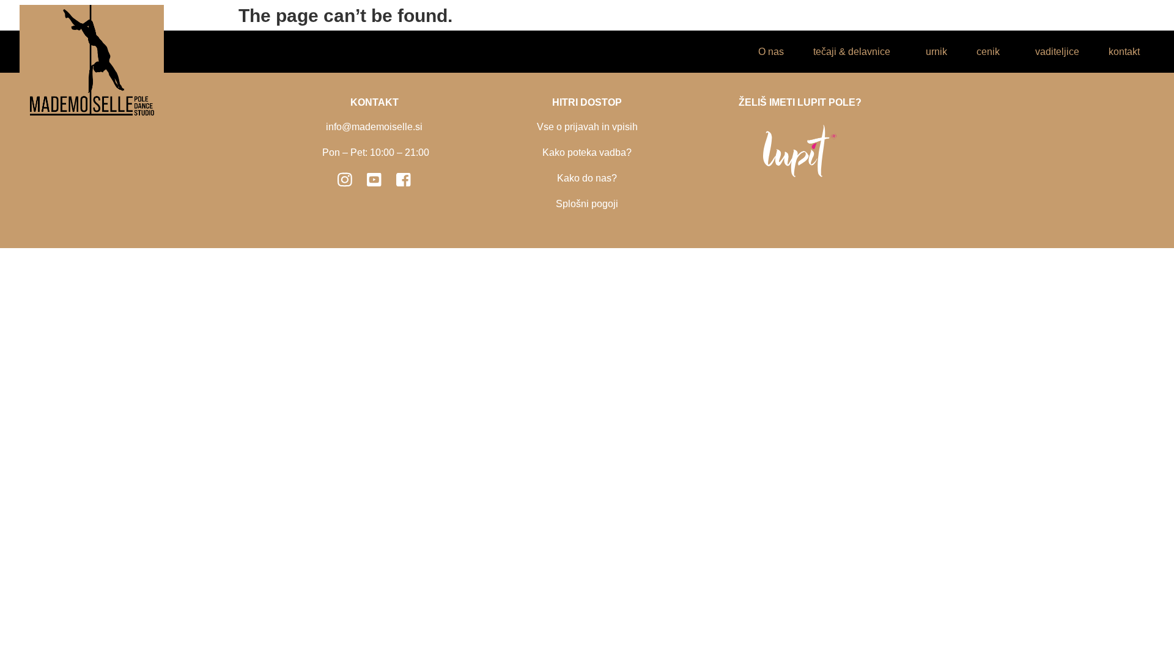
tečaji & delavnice (851, 51)
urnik (936, 51)
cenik (988, 51)
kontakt (1124, 51)
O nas (771, 51)
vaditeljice (1057, 51)
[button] (855, 52)
